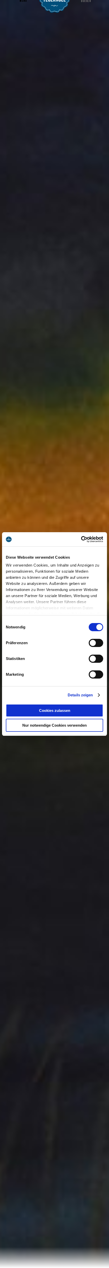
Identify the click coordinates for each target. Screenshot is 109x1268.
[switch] (96, 643)
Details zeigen (80, 695)
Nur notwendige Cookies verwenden (54, 725)
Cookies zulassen (54, 710)
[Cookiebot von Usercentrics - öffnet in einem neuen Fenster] (81, 539)
